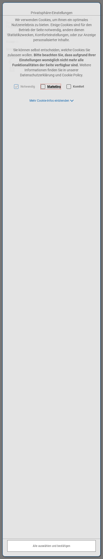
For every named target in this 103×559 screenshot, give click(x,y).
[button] (51, 100)
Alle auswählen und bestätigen (51, 546)
